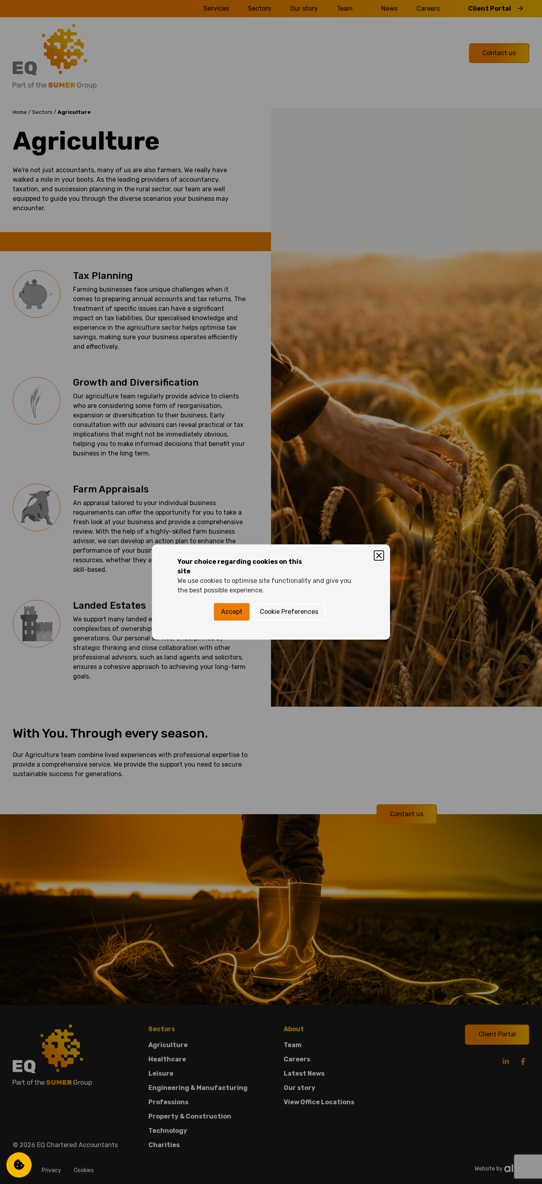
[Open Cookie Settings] (19, 1165)
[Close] (379, 555)
